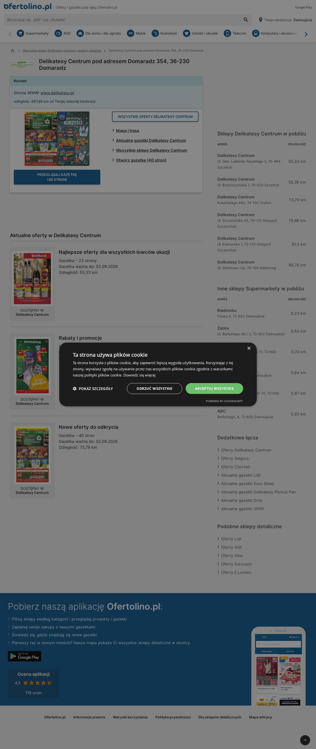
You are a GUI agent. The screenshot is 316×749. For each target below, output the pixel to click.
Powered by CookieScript (224, 401)
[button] (93, 388)
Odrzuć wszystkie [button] (154, 388)
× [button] (249, 348)
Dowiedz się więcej (139, 375)
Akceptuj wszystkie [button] (214, 388)
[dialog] (158, 374)
